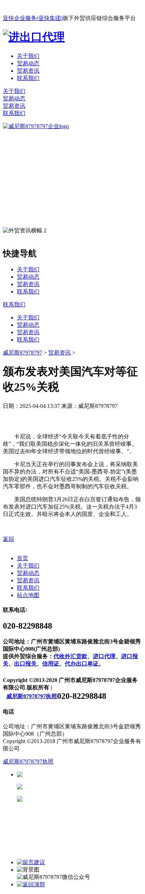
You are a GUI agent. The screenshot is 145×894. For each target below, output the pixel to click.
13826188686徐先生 (77, 774)
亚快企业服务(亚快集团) (33, 18)
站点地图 (28, 595)
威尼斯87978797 (22, 353)
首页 (22, 558)
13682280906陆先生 (77, 799)
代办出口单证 (82, 664)
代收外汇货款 (70, 656)
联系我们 (28, 78)
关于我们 (28, 56)
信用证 (50, 664)
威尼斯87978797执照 (31, 696)
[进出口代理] (34, 37)
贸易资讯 (28, 71)
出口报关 (25, 664)
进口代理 (104, 656)
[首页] (36, 126)
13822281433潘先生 (77, 787)
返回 (8, 539)
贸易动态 (28, 63)
